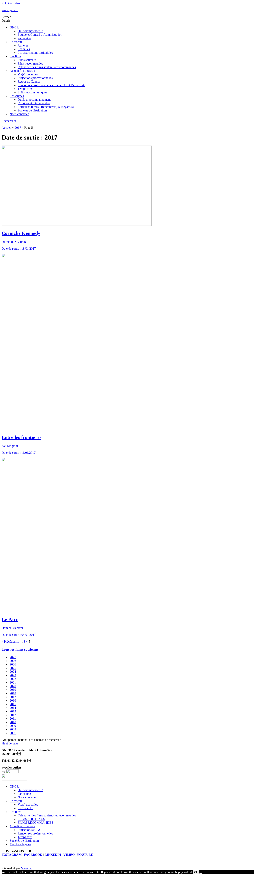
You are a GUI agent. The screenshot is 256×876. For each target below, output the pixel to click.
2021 (13, 682)
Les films (15, 56)
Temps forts (25, 88)
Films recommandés (30, 63)
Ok (196, 872)
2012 (13, 715)
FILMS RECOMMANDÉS (35, 822)
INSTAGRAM (12, 854)
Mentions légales (20, 844)
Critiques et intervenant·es (34, 103)
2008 (13, 729)
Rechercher (9, 121)
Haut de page (10, 743)
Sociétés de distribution (32, 110)
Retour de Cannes (29, 81)
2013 (13, 711)
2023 (13, 675)
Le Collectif (25, 808)
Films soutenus (27, 60)
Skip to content (11, 3)
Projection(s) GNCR (31, 829)
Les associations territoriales (35, 52)
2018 (13, 693)
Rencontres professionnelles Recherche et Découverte (51, 85)
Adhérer (23, 45)
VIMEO (69, 854)
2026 (13, 660)
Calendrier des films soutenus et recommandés (47, 67)
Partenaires (24, 38)
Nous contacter (19, 114)
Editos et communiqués (32, 92)
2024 (13, 671)
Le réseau (16, 42)
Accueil (6, 127)
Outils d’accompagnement (34, 99)
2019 (13, 689)
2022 (13, 679)
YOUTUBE (85, 854)
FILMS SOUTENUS (31, 819)
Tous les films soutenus (20, 649)
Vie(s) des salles (28, 74)
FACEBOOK (33, 854)
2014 (13, 707)
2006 (13, 733)
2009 (13, 725)
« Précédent (9, 641)
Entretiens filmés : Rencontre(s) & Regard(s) (46, 106)
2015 (13, 704)
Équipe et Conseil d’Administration (40, 34)
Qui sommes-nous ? (30, 31)
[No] (200, 873)
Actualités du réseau (22, 70)
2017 (18, 127)
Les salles (24, 49)
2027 (13, 657)
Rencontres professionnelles (35, 833)
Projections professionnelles (35, 78)
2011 (13, 718)
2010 (13, 722)
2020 (13, 686)
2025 (13, 668)
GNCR (14, 27)
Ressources (17, 96)
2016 (13, 700)
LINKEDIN (53, 854)
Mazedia (26, 868)
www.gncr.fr (10, 10)
